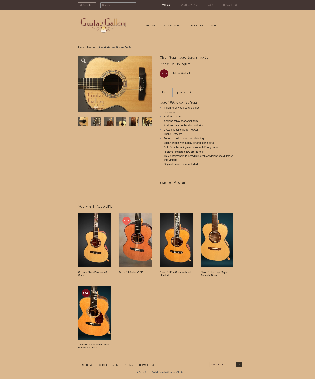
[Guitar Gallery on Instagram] (82, 365)
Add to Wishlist (181, 73)
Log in (210, 4)
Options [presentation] (180, 92)
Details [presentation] (166, 92)
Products (91, 47)
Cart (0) (231, 4)
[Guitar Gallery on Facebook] (79, 365)
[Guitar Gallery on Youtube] (90, 365)
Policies (103, 365)
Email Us (165, 4)
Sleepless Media (175, 372)
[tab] (166, 92)
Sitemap (129, 365)
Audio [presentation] (193, 92)
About (116, 365)
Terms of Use (147, 365)
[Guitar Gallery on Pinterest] (86, 365)
